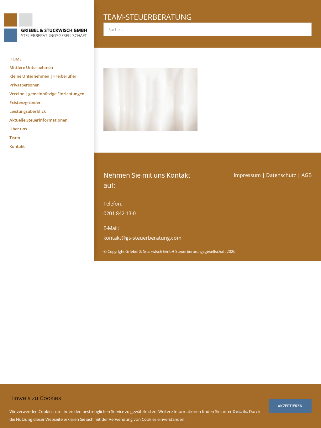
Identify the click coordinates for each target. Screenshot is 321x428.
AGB (307, 175)
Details (240, 411)
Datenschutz (281, 175)
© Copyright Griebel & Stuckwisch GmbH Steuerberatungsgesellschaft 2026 (169, 251)
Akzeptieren (290, 406)
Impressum (247, 175)
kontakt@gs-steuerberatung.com (142, 237)
